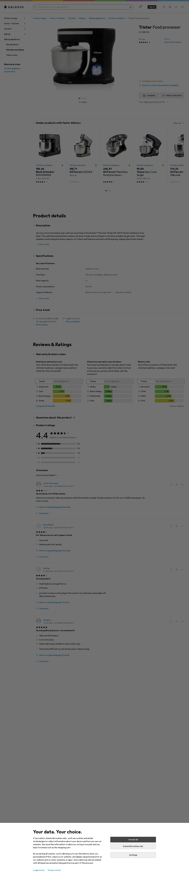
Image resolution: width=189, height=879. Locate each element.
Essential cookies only (133, 846)
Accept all (133, 839)
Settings (133, 855)
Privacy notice (54, 870)
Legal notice (39, 870)
